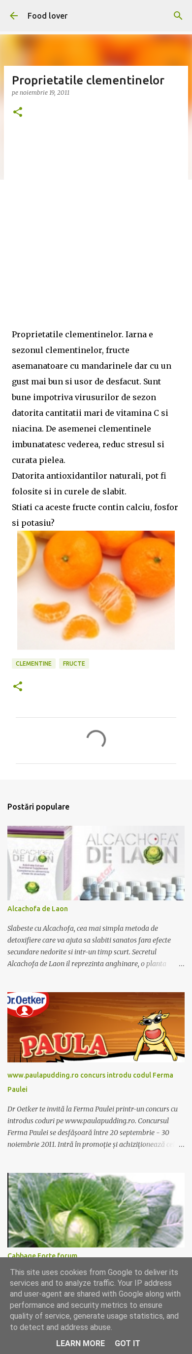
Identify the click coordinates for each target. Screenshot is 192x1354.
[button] (18, 112)
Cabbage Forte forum (42, 1256)
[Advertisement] (96, 230)
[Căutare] (178, 15)
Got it (127, 1343)
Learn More (80, 1343)
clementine (34, 663)
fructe (74, 663)
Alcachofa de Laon (37, 909)
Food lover (47, 15)
